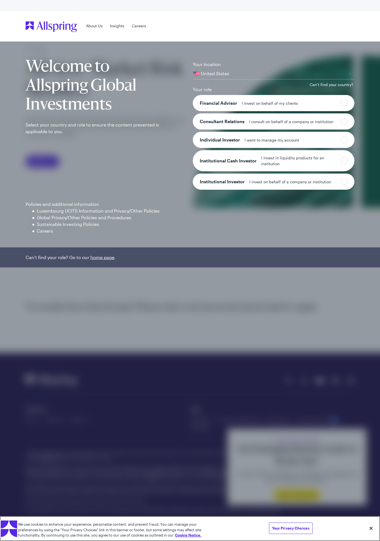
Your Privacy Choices (291, 528)
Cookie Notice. (188, 535)
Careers (139, 25)
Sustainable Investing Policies (68, 224)
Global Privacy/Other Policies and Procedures (84, 217)
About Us (94, 25)
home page (102, 257)
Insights (117, 25)
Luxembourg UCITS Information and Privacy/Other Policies (98, 210)
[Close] (371, 528)
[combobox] (273, 73)
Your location (207, 64)
